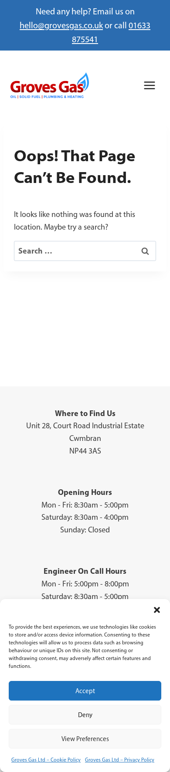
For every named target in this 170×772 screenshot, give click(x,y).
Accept (85, 691)
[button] (157, 610)
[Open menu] (149, 85)
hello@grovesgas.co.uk (61, 25)
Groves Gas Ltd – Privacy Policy (119, 760)
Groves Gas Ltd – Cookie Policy (46, 760)
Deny (85, 715)
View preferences (85, 739)
